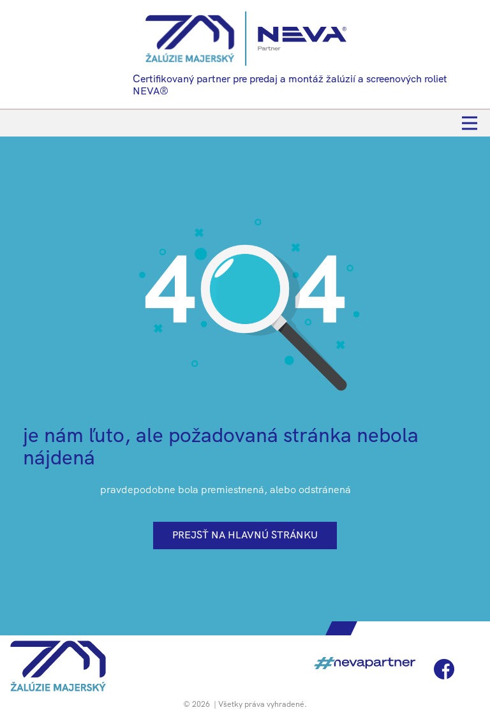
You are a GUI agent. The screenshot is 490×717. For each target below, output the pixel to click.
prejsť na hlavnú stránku (245, 535)
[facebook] (444, 669)
